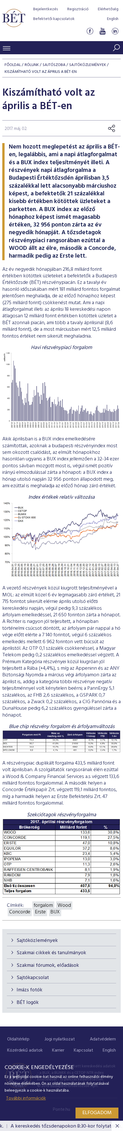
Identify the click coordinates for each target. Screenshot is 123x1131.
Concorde (19, 912)
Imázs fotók (29, 990)
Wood (64, 905)
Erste (40, 912)
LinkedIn (115, 31)
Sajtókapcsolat (33, 978)
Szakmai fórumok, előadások (48, 965)
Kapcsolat (83, 1050)
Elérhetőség (108, 9)
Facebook (90, 31)
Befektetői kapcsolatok (54, 19)
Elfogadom (97, 1113)
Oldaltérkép (18, 1039)
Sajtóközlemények (37, 941)
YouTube (102, 31)
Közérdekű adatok (25, 1050)
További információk (26, 1098)
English (112, 19)
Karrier (58, 1050)
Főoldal (13, 65)
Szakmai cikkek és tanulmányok (51, 953)
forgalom (43, 905)
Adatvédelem (103, 1039)
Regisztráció (78, 9)
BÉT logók (28, 1002)
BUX (55, 912)
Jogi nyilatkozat (60, 1039)
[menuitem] (18, 1039)
